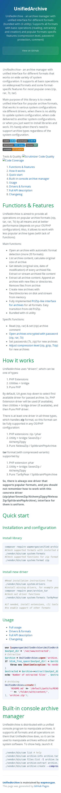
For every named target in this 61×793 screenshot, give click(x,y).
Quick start (15, 175)
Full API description (20, 190)
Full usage (15, 627)
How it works (17, 171)
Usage (13, 182)
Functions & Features (22, 167)
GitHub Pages (41, 786)
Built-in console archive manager (29, 178)
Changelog (15, 194)
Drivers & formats (20, 186)
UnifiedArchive (11, 782)
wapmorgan (48, 782)
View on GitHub (30, 50)
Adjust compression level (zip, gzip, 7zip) (33, 345)
